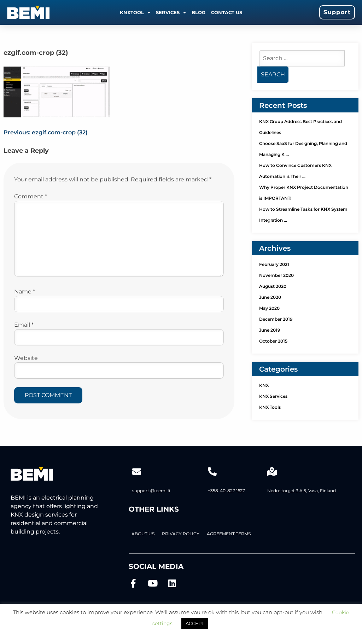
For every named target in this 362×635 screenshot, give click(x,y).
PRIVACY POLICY (180, 533)
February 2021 (274, 264)
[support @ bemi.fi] (136, 471)
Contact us (226, 12)
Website (26, 358)
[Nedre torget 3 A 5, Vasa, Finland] (271, 471)
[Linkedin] (172, 583)
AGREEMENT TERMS (229, 533)
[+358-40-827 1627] (212, 471)
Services (168, 12)
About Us (143, 533)
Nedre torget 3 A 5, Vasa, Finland (301, 490)
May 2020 (269, 308)
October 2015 (273, 341)
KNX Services (273, 396)
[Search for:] (302, 58)
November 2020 (276, 275)
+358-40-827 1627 (226, 490)
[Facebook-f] (133, 583)
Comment (30, 196)
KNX (264, 385)
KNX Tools (270, 407)
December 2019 (276, 319)
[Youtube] (152, 583)
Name (24, 291)
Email (24, 324)
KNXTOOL (132, 12)
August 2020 (272, 286)
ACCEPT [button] (195, 623)
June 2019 (269, 330)
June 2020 (270, 297)
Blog (198, 12)
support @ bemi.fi (151, 490)
